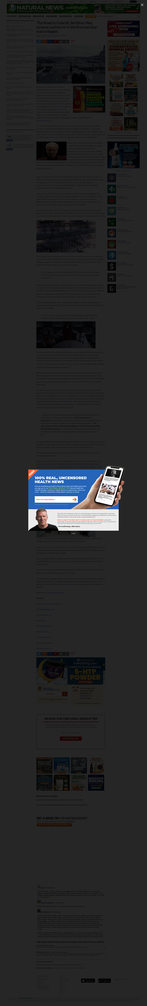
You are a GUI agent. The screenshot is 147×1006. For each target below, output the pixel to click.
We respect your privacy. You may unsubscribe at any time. (51, 504)
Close (73, 533)
